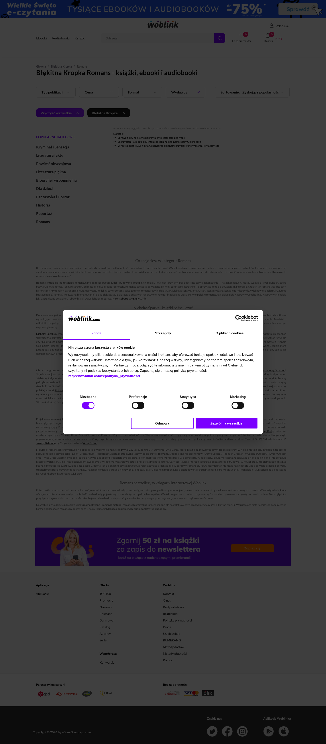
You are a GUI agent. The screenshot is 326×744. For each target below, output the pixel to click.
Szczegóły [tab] (163, 333)
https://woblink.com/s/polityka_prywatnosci (104, 376)
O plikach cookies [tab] (230, 333)
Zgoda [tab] (97, 333)
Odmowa (162, 423)
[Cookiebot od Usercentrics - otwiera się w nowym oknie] (238, 318)
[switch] (138, 405)
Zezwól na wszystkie (226, 423)
